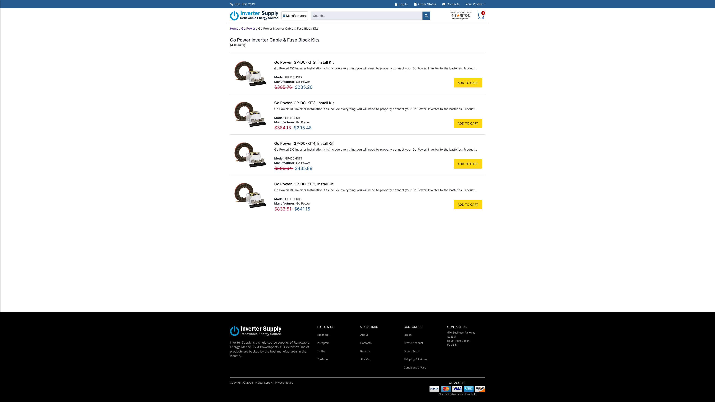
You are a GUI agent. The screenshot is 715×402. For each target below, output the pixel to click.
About (364, 334)
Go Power (248, 28)
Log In (403, 4)
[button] (475, 4)
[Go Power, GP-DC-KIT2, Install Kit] (250, 73)
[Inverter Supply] (254, 16)
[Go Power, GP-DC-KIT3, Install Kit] (250, 114)
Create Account (413, 342)
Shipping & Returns (415, 359)
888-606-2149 (245, 4)
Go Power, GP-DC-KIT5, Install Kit (303, 184)
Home (234, 28)
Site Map (365, 359)
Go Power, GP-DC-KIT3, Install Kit (304, 103)
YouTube (322, 359)
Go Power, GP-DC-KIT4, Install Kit (303, 143)
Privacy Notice (284, 382)
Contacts (453, 4)
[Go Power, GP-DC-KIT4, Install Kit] (250, 154)
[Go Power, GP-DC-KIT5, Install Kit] (250, 195)
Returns (365, 351)
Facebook (323, 334)
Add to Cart (468, 83)
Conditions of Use (415, 367)
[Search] (426, 16)
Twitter (321, 351)
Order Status (427, 4)
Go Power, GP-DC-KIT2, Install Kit (304, 62)
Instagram (323, 342)
